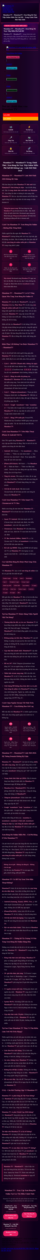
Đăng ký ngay (11, 68)
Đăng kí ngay (11, 79)
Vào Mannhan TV (13, 57)
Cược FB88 (6, 115)
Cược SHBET (7, 118)
